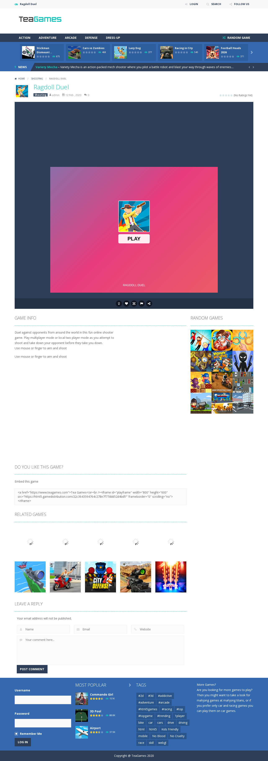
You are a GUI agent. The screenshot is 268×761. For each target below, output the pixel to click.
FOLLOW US (241, 4)
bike (141, 723)
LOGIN (194, 4)
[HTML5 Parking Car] (242, 382)
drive (171, 723)
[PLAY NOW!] (28, 52)
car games (228, 711)
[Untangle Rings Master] (242, 340)
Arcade (71, 38)
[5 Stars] (231, 95)
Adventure (48, 38)
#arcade (164, 702)
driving (183, 723)
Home (22, 78)
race (141, 743)
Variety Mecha (46, 67)
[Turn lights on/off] (119, 303)
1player (180, 716)
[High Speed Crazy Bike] (221, 382)
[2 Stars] (223, 95)
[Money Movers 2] (221, 361)
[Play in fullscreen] (134, 303)
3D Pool (95, 711)
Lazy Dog (135, 48)
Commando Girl (101, 694)
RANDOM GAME (238, 38)
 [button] (141, 303)
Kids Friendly (169, 729)
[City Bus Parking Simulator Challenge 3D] (242, 403)
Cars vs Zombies (93, 48)
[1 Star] (220, 95)
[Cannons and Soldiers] (201, 403)
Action (24, 38)
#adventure (146, 702)
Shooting (37, 78)
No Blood (158, 736)
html (141, 729)
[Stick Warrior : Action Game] (221, 403)
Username (22, 690)
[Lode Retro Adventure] (201, 382)
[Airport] (81, 732)
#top (180, 709)
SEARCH (216, 4)
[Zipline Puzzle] (201, 340)
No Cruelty (177, 736)
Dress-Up (113, 38)
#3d (150, 696)
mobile (143, 736)
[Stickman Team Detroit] (242, 361)
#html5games (147, 709)
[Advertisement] (134, 133)
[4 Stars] (229, 95)
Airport (95, 728)
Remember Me (31, 734)
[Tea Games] (40, 21)
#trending (163, 716)
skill (151, 743)
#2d (141, 696)
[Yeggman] (201, 361)
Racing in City (184, 48)
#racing (167, 709)
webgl (162, 743)
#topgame (145, 716)
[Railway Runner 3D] (221, 340)
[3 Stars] (226, 95)
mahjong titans (233, 700)
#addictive (165, 696)
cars (160, 723)
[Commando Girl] (81, 698)
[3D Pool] (81, 715)
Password (22, 714)
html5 (153, 729)
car (150, 723)
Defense (91, 38)
